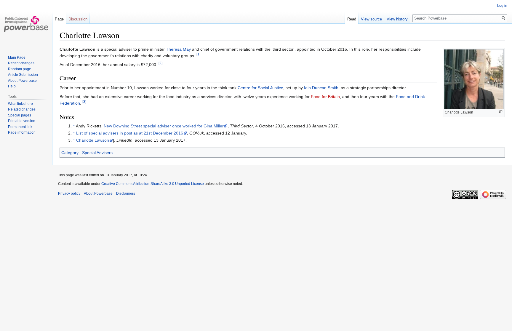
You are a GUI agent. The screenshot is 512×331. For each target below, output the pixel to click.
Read (351, 19)
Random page (19, 69)
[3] (84, 101)
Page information (22, 132)
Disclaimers (125, 193)
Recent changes (21, 63)
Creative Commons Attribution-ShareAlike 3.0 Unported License (152, 184)
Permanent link (20, 127)
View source (371, 19)
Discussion (77, 19)
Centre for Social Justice (260, 87)
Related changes (22, 109)
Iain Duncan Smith (321, 87)
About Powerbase (22, 81)
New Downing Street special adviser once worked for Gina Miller (164, 126)
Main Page (16, 57)
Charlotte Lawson (92, 140)
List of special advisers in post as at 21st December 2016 (129, 133)
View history (397, 19)
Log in (502, 6)
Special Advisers (97, 152)
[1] (198, 54)
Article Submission (23, 75)
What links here (20, 104)
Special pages (19, 115)
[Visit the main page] (26, 23)
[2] (160, 63)
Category (70, 152)
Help (12, 86)
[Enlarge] (500, 111)
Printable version (21, 121)
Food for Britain (325, 96)
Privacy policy (69, 193)
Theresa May (178, 49)
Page (59, 19)
